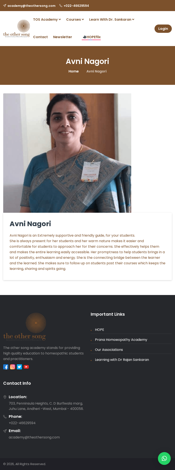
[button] (164, 458)
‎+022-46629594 (76, 6)
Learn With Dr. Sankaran (110, 19)
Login (163, 28)
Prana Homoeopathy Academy (121, 339)
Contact (40, 37)
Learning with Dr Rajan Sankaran (122, 359)
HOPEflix (94, 37)
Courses (74, 19)
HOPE (99, 329)
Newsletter (62, 37)
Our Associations (109, 349)
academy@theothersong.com (31, 6)
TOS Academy (46, 19)
